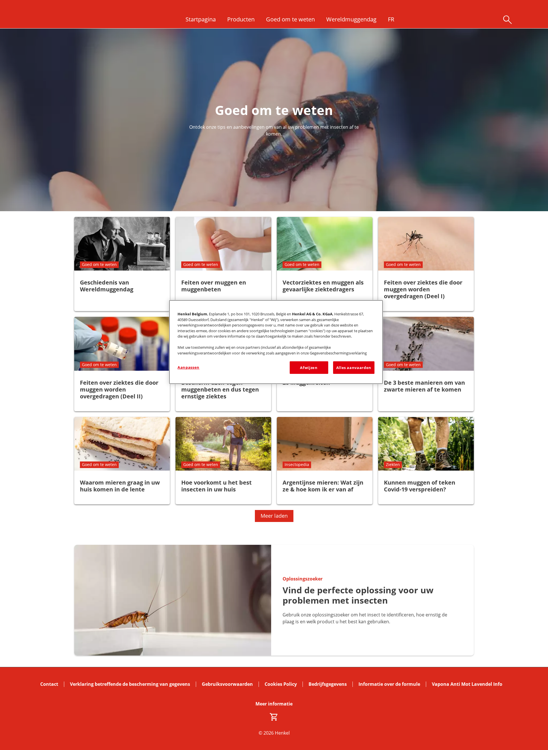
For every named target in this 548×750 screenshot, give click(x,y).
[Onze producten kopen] (274, 716)
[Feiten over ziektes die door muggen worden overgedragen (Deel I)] (426, 264)
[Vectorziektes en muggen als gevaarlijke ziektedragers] (324, 264)
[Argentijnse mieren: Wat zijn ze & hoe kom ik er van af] (324, 460)
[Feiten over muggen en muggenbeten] (223, 264)
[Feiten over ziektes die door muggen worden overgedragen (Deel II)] (122, 364)
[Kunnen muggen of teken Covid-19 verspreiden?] (426, 460)
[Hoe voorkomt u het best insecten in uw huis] (223, 460)
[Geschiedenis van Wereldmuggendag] (122, 264)
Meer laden (274, 515)
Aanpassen (189, 367)
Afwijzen (308, 367)
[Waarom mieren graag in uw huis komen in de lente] (122, 460)
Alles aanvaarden (353, 367)
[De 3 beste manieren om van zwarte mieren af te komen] (426, 364)
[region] (276, 342)
